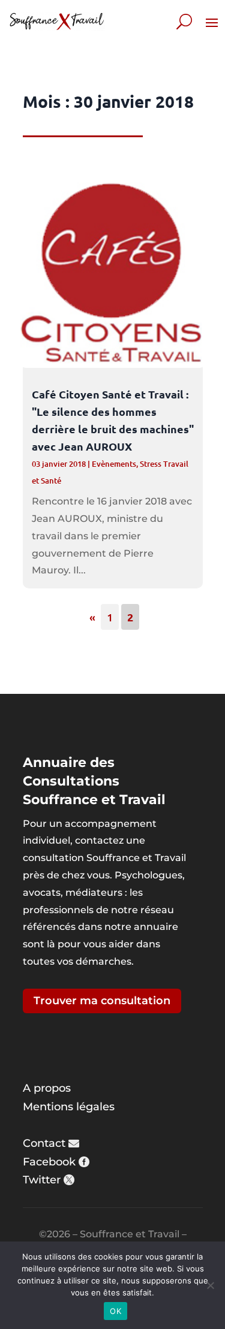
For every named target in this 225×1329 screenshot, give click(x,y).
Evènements (114, 463)
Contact (44, 1143)
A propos (47, 1088)
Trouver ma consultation (102, 1000)
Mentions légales (69, 1106)
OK (115, 1311)
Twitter (42, 1179)
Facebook (49, 1161)
